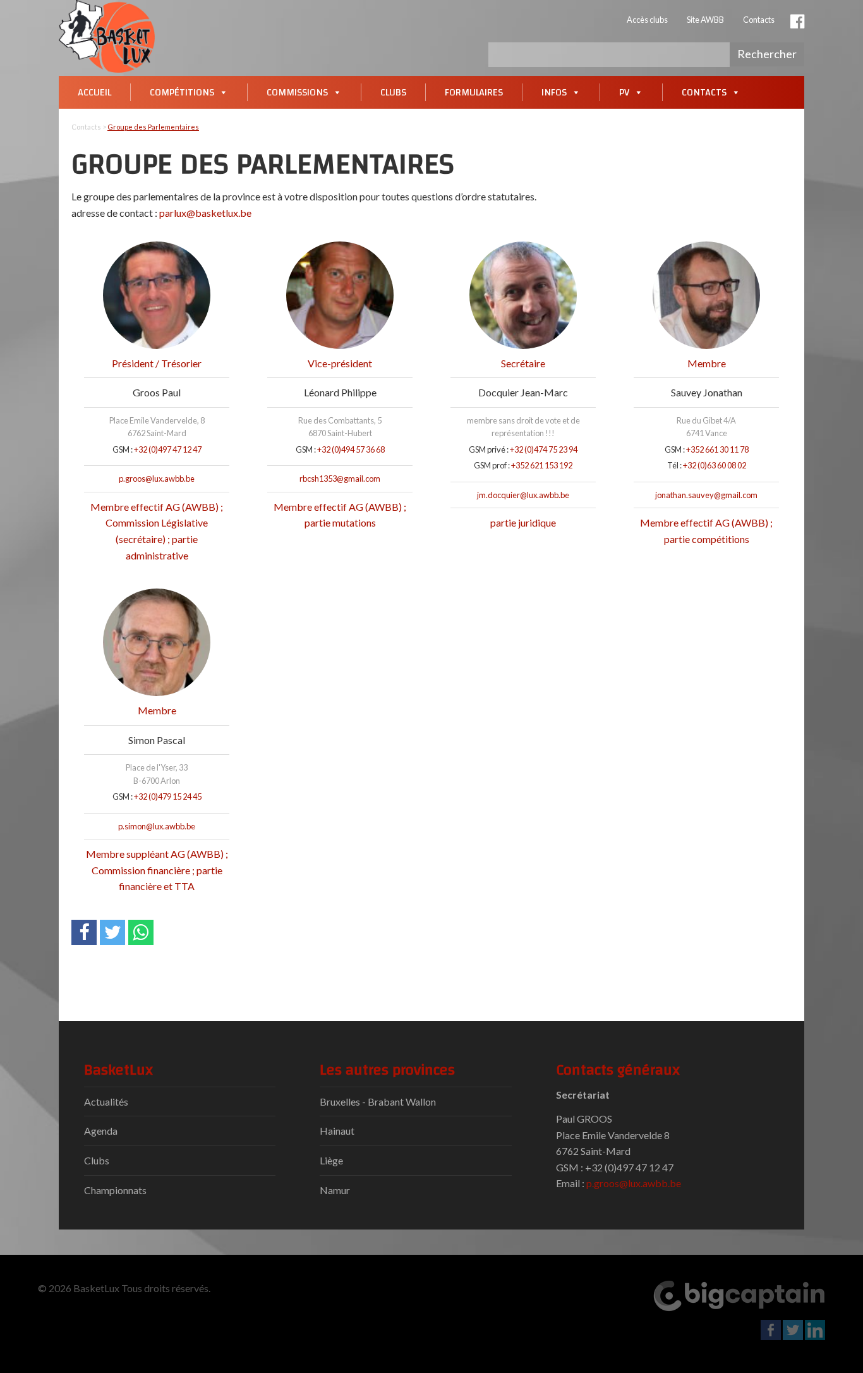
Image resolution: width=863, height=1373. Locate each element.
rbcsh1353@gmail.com (339, 478)
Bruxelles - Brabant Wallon (378, 1101)
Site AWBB (705, 20)
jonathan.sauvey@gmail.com (706, 495)
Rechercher (767, 54)
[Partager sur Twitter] (112, 932)
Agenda (101, 1131)
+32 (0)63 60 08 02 (714, 465)
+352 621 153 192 (541, 465)
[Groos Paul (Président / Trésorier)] (156, 295)
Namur (335, 1190)
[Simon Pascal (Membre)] (156, 642)
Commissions (297, 92)
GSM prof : (492, 465)
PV (624, 92)
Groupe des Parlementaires (153, 127)
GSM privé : (489, 449)
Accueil (94, 92)
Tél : (674, 465)
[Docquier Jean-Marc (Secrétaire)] (523, 295)
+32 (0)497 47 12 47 (168, 449)
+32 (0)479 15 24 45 (168, 796)
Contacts (759, 20)
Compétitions (182, 92)
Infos (554, 92)
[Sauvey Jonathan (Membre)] (706, 295)
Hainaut (337, 1131)
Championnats (115, 1190)
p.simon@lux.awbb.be (156, 826)
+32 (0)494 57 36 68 (351, 449)
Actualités (106, 1101)
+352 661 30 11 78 (717, 449)
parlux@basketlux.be (205, 213)
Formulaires (474, 92)
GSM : (122, 449)
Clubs (393, 92)
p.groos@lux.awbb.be (157, 478)
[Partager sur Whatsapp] (141, 932)
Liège (331, 1160)
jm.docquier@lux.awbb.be (523, 495)
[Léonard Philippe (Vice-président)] (340, 295)
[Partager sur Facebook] (84, 932)
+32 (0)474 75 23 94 (543, 449)
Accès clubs (647, 20)
